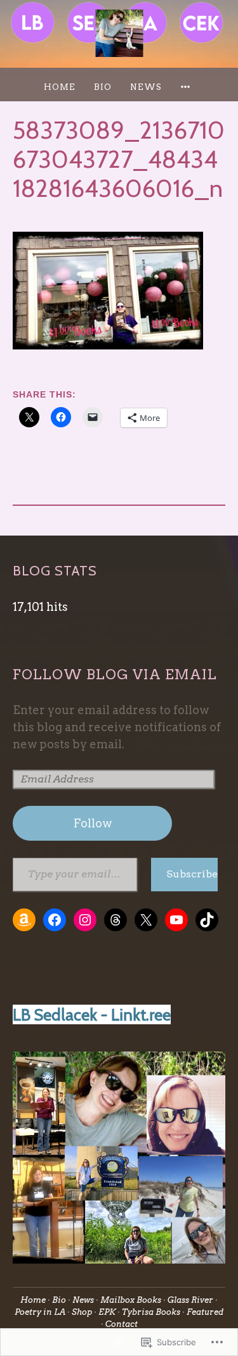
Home (60, 87)
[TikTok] (206, 919)
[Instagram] (85, 919)
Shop (82, 1312)
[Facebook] (54, 919)
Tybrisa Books (151, 1312)
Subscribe (191, 874)
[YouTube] (176, 919)
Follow (93, 823)
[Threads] (115, 919)
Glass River (190, 1300)
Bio (103, 87)
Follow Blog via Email (115, 674)
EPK (107, 1312)
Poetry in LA (40, 1312)
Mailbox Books (130, 1300)
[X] (146, 919)
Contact (121, 1324)
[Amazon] (24, 919)
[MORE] (187, 87)
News (146, 87)
